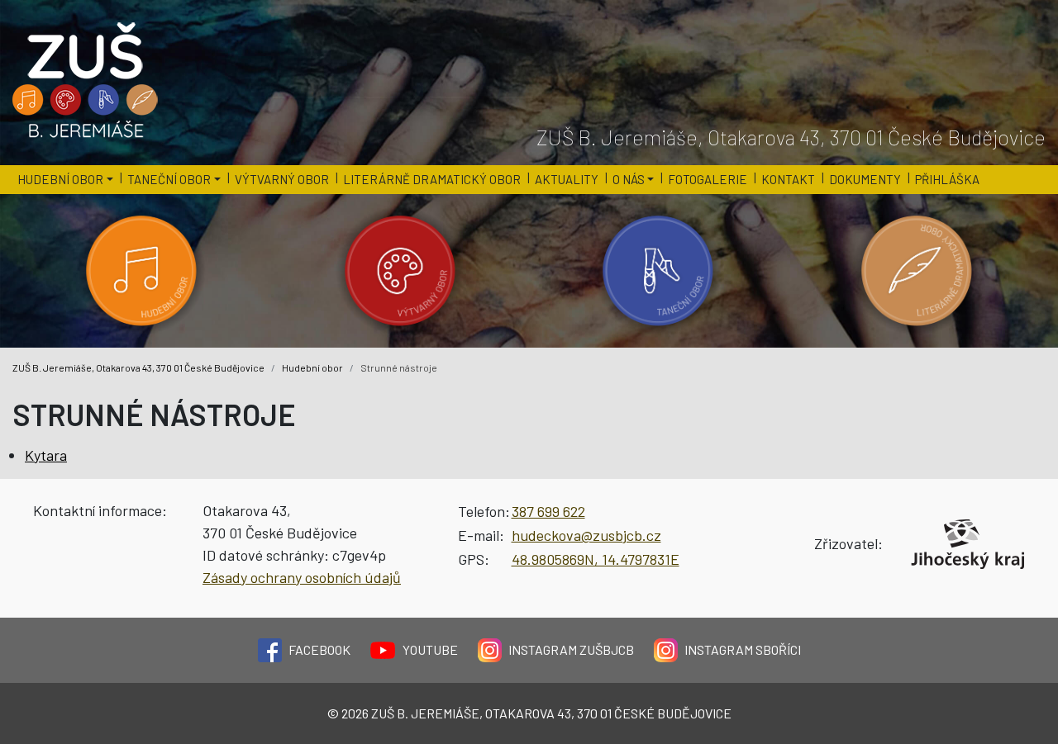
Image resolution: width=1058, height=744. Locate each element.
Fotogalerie (707, 179)
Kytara (46, 455)
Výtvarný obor (282, 179)
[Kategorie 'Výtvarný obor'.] (400, 271)
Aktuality (566, 179)
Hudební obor (312, 367)
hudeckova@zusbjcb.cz (586, 535)
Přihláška (947, 179)
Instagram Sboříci (742, 649)
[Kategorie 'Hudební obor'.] (141, 271)
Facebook (319, 649)
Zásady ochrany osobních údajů (302, 577)
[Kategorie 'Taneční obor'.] (658, 271)
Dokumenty (865, 179)
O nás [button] (628, 179)
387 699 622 (548, 511)
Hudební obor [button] (60, 179)
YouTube (430, 649)
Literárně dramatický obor (432, 179)
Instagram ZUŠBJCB (571, 649)
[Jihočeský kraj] (968, 544)
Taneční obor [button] (169, 179)
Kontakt (788, 179)
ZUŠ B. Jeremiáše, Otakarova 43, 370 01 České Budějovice (138, 367)
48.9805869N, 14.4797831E (595, 559)
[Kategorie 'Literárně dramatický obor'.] (917, 271)
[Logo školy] (86, 81)
